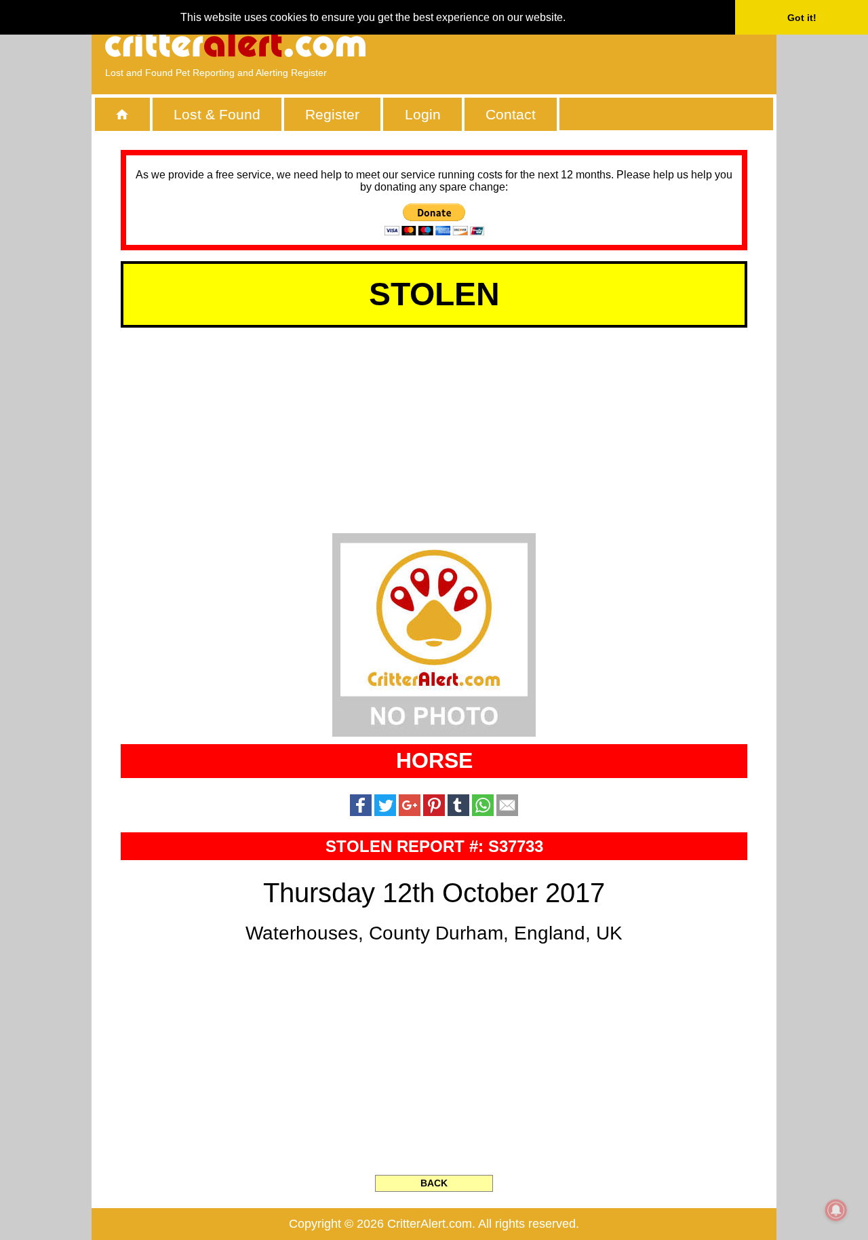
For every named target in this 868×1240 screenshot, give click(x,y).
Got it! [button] (801, 17)
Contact (511, 114)
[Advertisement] (607, 44)
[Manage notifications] (836, 1210)
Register (332, 114)
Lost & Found (217, 114)
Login (423, 114)
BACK (434, 1183)
